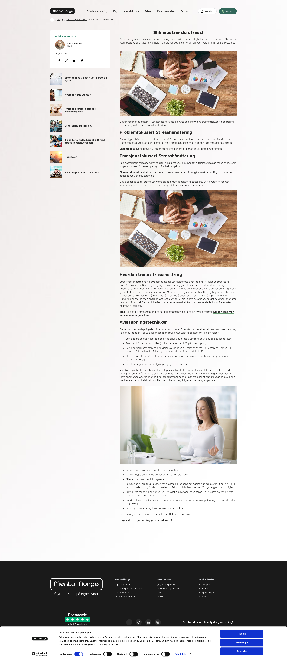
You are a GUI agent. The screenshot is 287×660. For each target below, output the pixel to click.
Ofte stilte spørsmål (166, 584)
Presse (160, 596)
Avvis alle (242, 651)
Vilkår (159, 592)
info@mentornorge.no (125, 596)
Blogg (60, 19)
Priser (148, 11)
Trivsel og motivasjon (77, 19)
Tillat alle (241, 633)
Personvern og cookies (168, 588)
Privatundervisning (96, 11)
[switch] (107, 654)
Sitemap (203, 596)
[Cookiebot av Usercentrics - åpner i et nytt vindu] (40, 654)
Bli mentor (204, 588)
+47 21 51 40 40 (123, 592)
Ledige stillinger (207, 592)
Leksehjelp (204, 584)
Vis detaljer (181, 654)
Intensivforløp (131, 11)
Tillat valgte (242, 642)
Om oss (185, 11)
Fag (115, 11)
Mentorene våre (166, 11)
